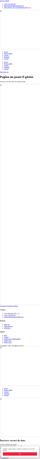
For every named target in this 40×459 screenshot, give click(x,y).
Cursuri (6, 55)
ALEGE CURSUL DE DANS (8, 444)
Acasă (6, 52)
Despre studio (8, 53)
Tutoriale (6, 57)
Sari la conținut (4, 1)
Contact (6, 59)
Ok (20, 454)
